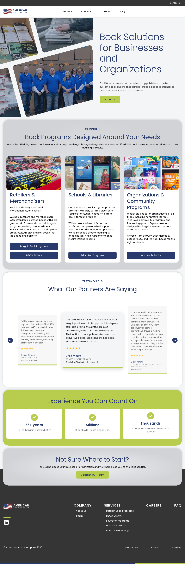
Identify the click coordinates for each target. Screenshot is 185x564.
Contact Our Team (92, 474)
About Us (110, 99)
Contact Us (175, 2)
